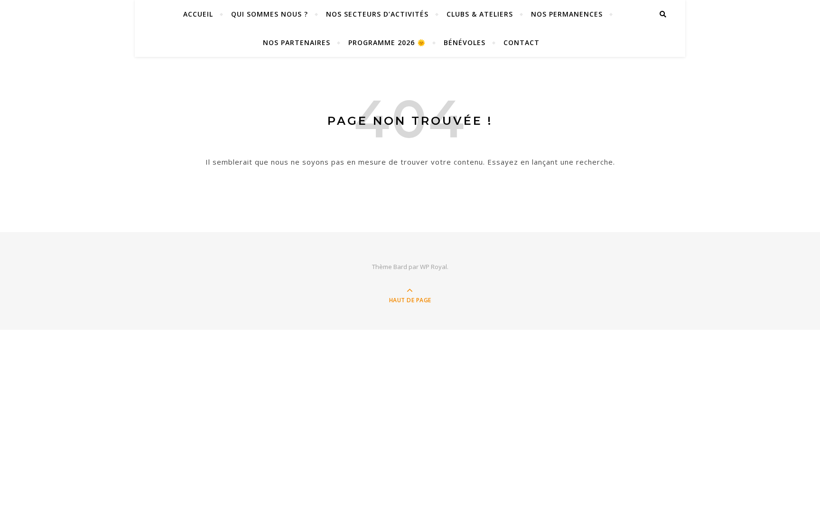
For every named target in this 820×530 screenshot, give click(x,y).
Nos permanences (567, 14)
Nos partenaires (296, 42)
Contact (521, 42)
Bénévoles (464, 42)
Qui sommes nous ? (269, 14)
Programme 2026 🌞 (387, 42)
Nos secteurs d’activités (377, 14)
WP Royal (433, 266)
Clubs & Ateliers (480, 14)
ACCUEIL (198, 14)
